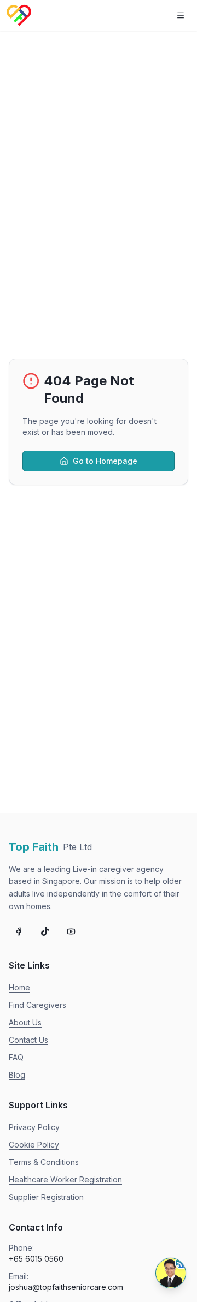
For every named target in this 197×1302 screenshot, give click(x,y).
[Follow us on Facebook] (18, 931)
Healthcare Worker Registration (65, 1179)
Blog (17, 1074)
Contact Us (28, 1039)
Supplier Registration (46, 1197)
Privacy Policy (34, 1127)
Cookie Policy (34, 1144)
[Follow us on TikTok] (45, 931)
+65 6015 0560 (36, 1258)
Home (19, 987)
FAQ (16, 1057)
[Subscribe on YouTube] (71, 931)
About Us (25, 1022)
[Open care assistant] (170, 1273)
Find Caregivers (37, 1005)
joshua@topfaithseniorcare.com (66, 1287)
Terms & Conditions (44, 1162)
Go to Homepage (105, 460)
